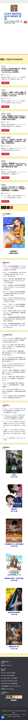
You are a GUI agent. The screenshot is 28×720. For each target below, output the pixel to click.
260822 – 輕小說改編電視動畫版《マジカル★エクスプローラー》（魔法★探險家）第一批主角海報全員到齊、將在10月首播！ (15, 267)
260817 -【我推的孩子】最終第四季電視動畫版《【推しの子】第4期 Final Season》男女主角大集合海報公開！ (14, 287)
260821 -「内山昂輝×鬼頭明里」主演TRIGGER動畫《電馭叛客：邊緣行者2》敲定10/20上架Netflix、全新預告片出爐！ (15, 274)
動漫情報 (3, 113)
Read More (5, 83)
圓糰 (6, 429)
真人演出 (3, 66)
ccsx (6, 408)
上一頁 (3, 207)
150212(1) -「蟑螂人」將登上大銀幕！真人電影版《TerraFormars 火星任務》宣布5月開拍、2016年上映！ (13, 94)
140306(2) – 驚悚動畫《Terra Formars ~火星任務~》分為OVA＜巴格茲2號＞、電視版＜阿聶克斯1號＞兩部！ (13, 165)
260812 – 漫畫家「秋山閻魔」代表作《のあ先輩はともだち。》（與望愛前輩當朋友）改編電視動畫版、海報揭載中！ (15, 312)
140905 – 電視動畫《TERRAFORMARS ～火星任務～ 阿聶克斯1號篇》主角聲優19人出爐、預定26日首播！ (14, 117)
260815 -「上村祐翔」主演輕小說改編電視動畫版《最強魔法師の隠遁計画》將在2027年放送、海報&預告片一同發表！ (14, 293)
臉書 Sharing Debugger (8, 689)
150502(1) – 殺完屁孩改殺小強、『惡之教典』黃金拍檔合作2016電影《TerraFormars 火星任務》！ (13, 70)
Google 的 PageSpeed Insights (10, 681)
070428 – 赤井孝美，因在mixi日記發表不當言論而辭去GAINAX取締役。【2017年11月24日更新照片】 (15, 410)
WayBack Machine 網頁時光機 (9, 683)
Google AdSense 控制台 (8, 675)
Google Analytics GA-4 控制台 (9, 678)
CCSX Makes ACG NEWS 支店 (12, 16)
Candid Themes (16, 716)
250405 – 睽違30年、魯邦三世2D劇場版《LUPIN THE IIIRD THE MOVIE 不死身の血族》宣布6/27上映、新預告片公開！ (14, 423)
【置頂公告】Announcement (16, 438)
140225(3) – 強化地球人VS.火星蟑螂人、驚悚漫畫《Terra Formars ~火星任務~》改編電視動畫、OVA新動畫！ (13, 188)
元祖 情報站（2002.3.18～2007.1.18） (11, 686)
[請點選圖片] (14, 698)
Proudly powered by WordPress (11, 714)
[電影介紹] (14, 473)
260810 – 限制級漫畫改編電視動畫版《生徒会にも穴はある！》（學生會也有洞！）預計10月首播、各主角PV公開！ (15, 325)
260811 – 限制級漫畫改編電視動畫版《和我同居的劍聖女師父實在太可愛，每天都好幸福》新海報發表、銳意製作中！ (15, 318)
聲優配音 (9, 113)
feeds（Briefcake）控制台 (8, 672)
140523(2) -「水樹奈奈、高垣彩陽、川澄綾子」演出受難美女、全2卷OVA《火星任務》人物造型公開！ (13, 141)
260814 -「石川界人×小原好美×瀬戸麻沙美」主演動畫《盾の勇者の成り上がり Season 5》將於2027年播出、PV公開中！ (14, 299)
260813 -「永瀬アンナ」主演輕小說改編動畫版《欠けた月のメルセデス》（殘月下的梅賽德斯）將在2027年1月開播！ (14, 306)
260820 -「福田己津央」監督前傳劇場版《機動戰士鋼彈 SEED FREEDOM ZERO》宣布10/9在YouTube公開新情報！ (14, 280)
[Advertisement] (14, 40)
